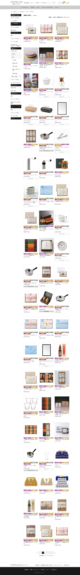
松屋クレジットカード (35, 569)
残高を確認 (67, 3)
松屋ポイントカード (45, 569)
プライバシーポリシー (57, 565)
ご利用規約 (37, 565)
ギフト (38, 7)
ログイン (32, 2)
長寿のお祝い (32, 11)
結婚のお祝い (15, 63)
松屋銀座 (26, 569)
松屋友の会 (54, 569)
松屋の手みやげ (14, 93)
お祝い (27, 11)
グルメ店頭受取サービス (15, 24)
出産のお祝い (15, 66)
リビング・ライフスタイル (47, 7)
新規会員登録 (26, 2)
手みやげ (32, 7)
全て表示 (13, 54)
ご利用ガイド (37, 2)
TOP (11, 11)
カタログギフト (14, 85)
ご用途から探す (22, 11)
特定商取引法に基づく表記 (46, 565)
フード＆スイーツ (25, 7)
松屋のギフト (16, 11)
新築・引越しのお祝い (16, 70)
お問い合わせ (44, 2)
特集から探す (13, 30)
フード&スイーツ (14, 32)
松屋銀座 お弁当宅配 (15, 15)
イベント (57, 7)
